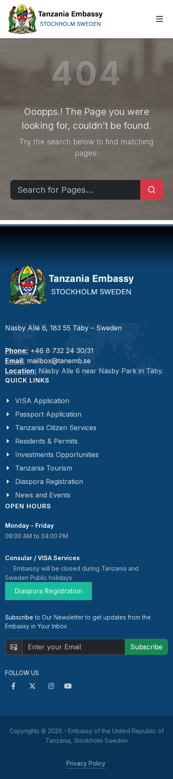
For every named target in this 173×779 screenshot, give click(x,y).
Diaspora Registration (49, 481)
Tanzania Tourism (43, 468)
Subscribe (146, 647)
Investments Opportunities (57, 454)
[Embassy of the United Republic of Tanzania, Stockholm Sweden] (54, 19)
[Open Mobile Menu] (159, 19)
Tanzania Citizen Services (56, 427)
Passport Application (48, 414)
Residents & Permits (46, 441)
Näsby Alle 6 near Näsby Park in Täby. (101, 371)
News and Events (43, 495)
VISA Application (42, 400)
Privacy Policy (85, 763)
